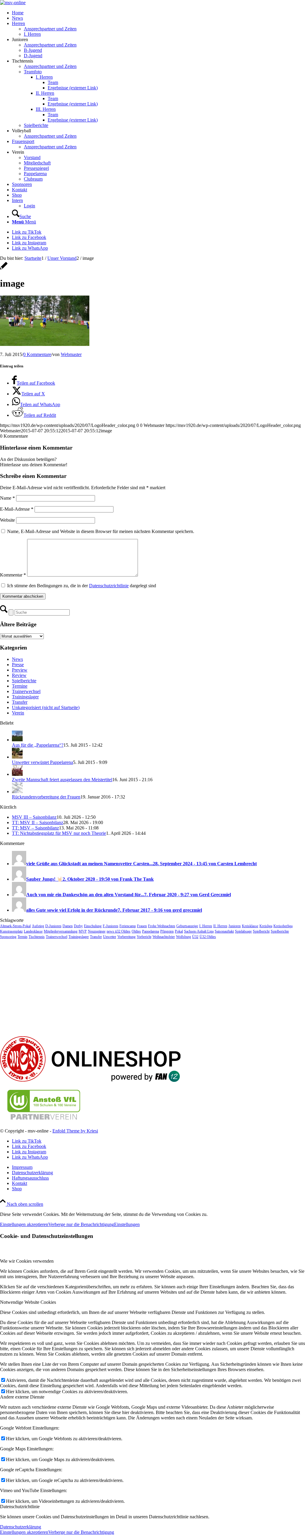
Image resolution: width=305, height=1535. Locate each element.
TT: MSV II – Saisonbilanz (37, 822)
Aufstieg (38, 926)
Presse (18, 664)
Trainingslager (25, 696)
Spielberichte (24, 680)
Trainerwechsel (26, 691)
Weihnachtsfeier (163, 937)
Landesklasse (33, 931)
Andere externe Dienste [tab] (22, 1396)
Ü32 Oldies (208, 937)
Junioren (234, 926)
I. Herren (205, 926)
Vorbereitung (126, 937)
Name (7, 498)
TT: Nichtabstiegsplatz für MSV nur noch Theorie (59, 833)
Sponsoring (8, 937)
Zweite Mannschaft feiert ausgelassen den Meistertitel (62, 779)
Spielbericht (261, 931)
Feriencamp (127, 926)
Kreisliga (265, 926)
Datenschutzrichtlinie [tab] (20, 1506)
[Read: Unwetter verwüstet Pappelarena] (17, 756)
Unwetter (109, 937)
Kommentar (13, 574)
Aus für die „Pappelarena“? (37, 745)
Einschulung (93, 926)
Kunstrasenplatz (11, 931)
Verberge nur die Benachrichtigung (81, 1224)
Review (19, 675)
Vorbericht (144, 937)
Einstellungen (127, 1224)
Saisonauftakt (224, 931)
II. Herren (220, 926)
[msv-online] (13, 2)
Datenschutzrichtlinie (109, 585)
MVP (83, 931)
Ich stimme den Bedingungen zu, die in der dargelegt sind (81, 585)
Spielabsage (243, 931)
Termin (22, 937)
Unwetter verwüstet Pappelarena (42, 762)
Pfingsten (167, 931)
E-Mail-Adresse (16, 509)
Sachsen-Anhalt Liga (199, 931)
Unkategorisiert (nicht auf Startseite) (46, 707)
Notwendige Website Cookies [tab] (28, 1302)
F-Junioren (110, 926)
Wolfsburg (183, 937)
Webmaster (71, 354)
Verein (18, 712)
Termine (19, 686)
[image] (3, 268)
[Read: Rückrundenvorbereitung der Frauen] (17, 791)
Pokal (179, 931)
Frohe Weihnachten (161, 926)
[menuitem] (158, 12)
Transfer (19, 702)
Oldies (136, 931)
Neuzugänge (96, 931)
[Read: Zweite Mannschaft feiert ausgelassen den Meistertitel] (17, 774)
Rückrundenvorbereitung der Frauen (46, 796)
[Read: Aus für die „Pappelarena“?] (17, 739)
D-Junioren (53, 926)
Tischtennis (37, 937)
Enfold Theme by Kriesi (75, 1130)
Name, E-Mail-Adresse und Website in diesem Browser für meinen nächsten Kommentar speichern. (100, 531)
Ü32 (195, 937)
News (17, 659)
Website (7, 520)
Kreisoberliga (282, 926)
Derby (78, 926)
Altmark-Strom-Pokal (15, 926)
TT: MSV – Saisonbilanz (35, 827)
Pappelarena (150, 931)
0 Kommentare (37, 354)
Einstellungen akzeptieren (24, 1224)
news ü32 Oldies (118, 931)
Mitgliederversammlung (60, 931)
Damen (68, 926)
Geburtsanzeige (187, 926)
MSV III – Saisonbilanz (34, 817)
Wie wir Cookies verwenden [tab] (27, 1261)
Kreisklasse (250, 926)
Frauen (142, 926)
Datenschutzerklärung (20, 1526)
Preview (19, 669)
